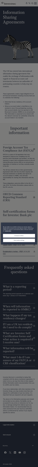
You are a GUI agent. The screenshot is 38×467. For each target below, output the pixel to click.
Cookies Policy (8, 231)
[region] (19, 234)
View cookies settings (19, 240)
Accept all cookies (19, 235)
